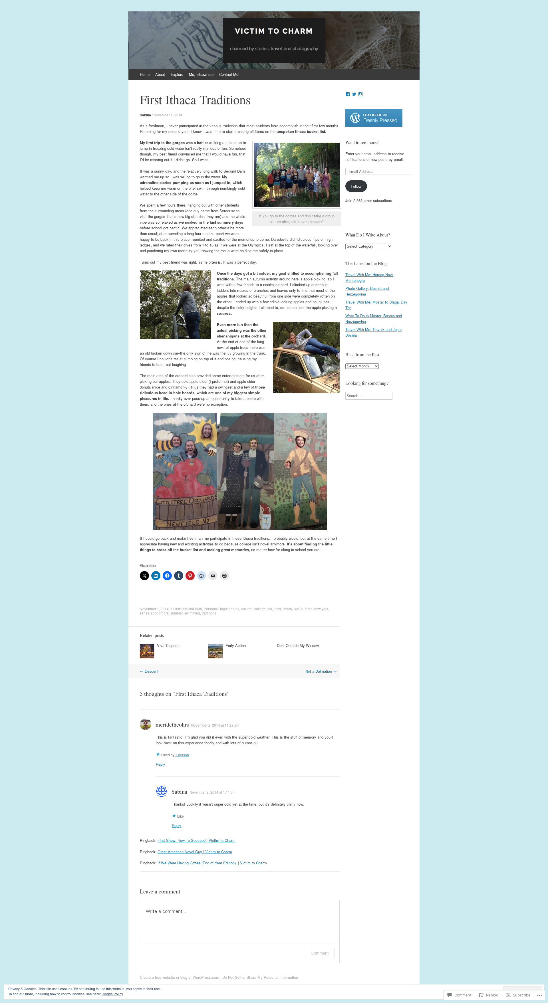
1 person (182, 754)
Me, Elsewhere (201, 74)
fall (269, 608)
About (160, 74)
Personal (211, 608)
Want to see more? (361, 142)
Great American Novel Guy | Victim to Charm (195, 851)
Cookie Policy (112, 993)
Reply (160, 764)
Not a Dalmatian (321, 671)
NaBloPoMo (192, 608)
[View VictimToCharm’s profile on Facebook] (347, 94)
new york (321, 608)
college (260, 608)
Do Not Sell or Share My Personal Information (260, 977)
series (144, 612)
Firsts (177, 608)
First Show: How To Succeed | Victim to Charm (196, 840)
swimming (192, 612)
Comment (320, 953)
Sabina (145, 115)
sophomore (160, 612)
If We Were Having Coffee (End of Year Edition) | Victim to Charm (212, 863)
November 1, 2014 (168, 114)
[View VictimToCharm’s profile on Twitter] (354, 94)
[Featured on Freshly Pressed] (373, 125)
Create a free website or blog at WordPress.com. (180, 977)
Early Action (235, 645)
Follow (356, 186)
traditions (209, 612)
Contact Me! (229, 74)
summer (176, 612)
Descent (149, 671)
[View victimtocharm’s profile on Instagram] (360, 94)
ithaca (287, 608)
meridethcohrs (172, 724)
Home (145, 74)
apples (234, 608)
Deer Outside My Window (298, 645)
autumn (247, 608)
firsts (277, 608)
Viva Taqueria (168, 645)
